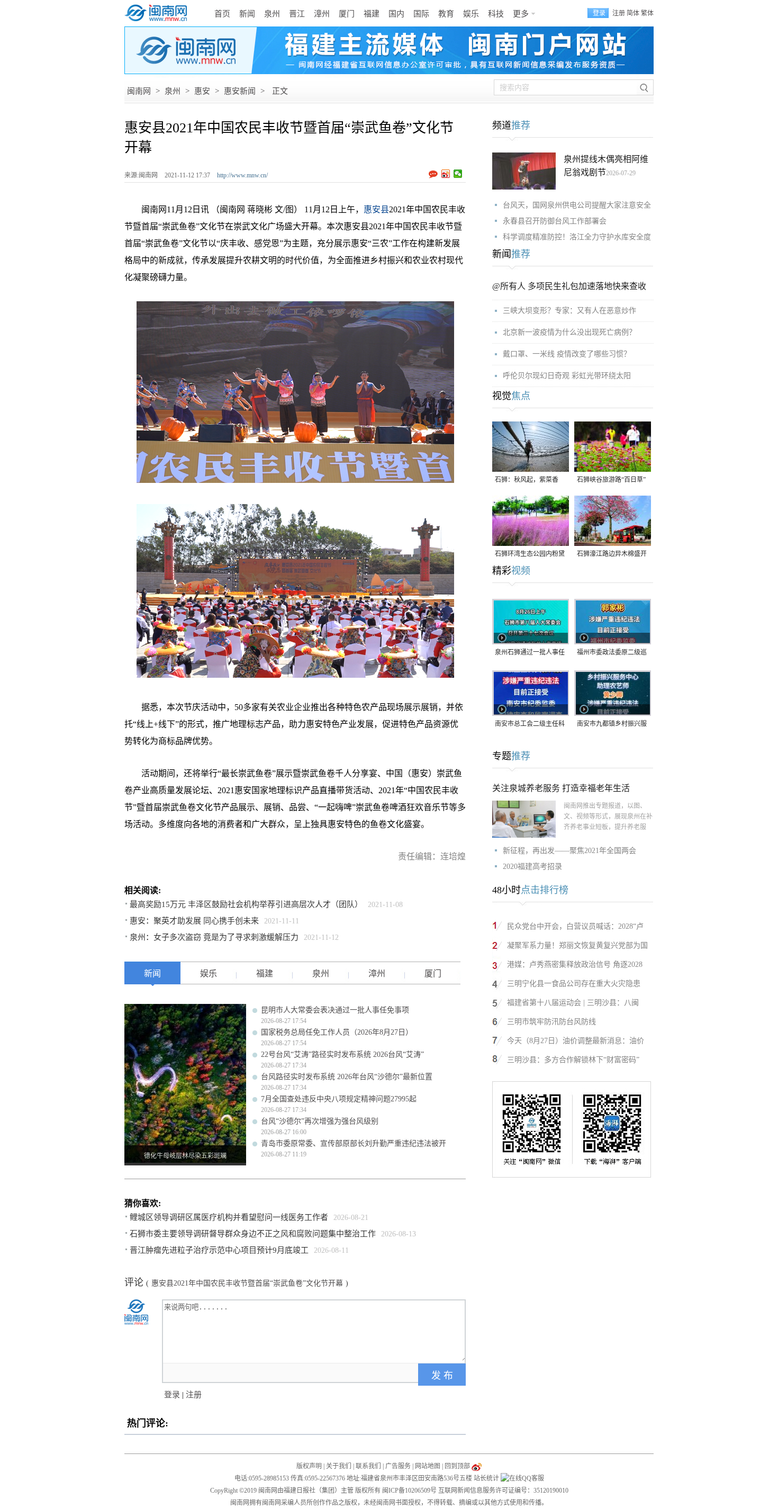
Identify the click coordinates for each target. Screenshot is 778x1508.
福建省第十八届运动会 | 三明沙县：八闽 (573, 1003)
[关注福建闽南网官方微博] (477, 1466)
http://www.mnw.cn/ (242, 175)
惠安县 (376, 209)
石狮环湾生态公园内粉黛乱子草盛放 (530, 554)
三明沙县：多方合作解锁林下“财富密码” (573, 1060)
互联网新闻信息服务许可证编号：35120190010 (503, 1490)
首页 (222, 14)
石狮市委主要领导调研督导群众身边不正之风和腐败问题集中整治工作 (253, 1233)
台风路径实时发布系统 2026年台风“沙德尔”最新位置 (346, 1077)
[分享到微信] (458, 173)
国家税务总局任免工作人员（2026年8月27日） (337, 1032)
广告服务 (398, 1466)
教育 (446, 14)
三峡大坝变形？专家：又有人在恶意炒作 (569, 311)
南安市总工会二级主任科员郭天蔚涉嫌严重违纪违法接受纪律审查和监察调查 (530, 724)
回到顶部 (457, 1466)
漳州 (322, 14)
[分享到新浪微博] (445, 173)
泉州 (272, 14)
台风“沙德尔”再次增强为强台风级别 (319, 1121)
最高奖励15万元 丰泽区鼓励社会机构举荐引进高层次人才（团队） (246, 904)
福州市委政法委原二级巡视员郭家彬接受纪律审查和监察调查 (612, 653)
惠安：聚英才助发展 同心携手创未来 (194, 921)
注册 (618, 13)
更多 (521, 14)
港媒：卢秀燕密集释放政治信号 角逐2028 (575, 964)
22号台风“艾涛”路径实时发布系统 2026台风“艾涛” (342, 1054)
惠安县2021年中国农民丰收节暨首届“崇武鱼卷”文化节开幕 (247, 1283)
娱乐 (471, 14)
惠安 (202, 91)
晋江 (297, 14)
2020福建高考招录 (532, 866)
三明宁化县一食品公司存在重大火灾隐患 (573, 984)
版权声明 (309, 1466)
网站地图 (427, 1466)
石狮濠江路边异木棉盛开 (612, 554)
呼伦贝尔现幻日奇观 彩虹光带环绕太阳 (567, 376)
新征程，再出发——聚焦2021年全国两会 (569, 851)
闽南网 (139, 91)
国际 (421, 14)
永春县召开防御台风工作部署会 (555, 221)
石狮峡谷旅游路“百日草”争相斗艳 (611, 480)
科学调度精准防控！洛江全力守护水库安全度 (577, 237)
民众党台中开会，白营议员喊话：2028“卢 (575, 926)
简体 (633, 13)
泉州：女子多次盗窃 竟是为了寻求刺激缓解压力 (214, 937)
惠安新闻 (240, 91)
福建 (371, 14)
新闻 (247, 14)
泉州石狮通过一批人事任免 (530, 653)
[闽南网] (158, 13)
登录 (172, 1394)
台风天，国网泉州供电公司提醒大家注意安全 (577, 205)
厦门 (347, 14)
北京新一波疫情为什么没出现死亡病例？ (569, 332)
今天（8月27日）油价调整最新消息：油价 (575, 1041)
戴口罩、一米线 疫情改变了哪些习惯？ (567, 354)
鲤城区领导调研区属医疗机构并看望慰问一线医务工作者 (229, 1217)
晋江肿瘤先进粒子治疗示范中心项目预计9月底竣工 (219, 1250)
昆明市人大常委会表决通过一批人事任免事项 (335, 1010)
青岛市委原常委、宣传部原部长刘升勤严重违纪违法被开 (353, 1143)
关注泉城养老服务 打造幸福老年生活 (561, 788)
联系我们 (368, 1466)
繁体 (647, 13)
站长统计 (486, 1478)
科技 (496, 14)
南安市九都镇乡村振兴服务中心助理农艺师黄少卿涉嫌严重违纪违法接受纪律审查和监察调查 (612, 724)
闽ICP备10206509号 (409, 1490)
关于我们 (338, 1466)
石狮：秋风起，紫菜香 (526, 479)
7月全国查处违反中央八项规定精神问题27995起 (339, 1099)
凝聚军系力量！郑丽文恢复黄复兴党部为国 (577, 945)
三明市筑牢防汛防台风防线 (551, 1022)
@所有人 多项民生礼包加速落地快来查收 (569, 286)
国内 (396, 14)
